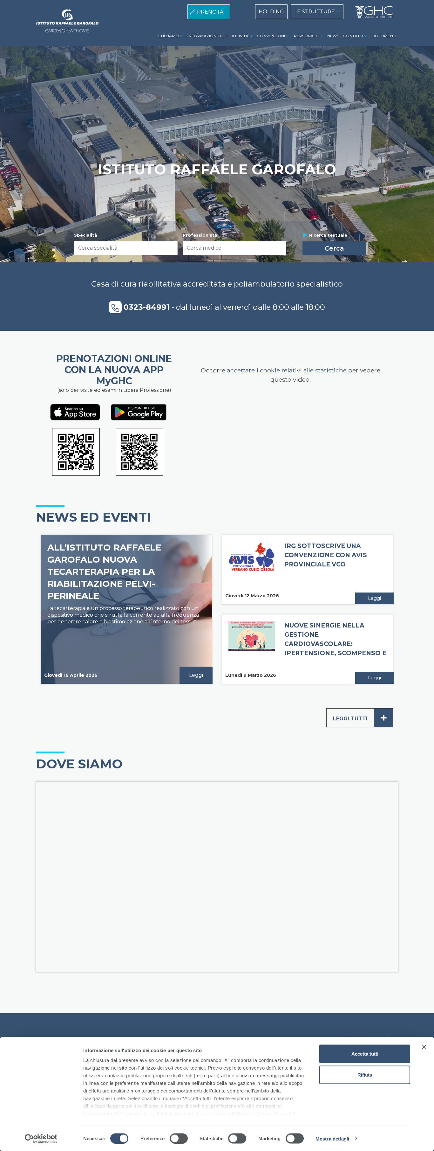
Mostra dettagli (332, 1138)
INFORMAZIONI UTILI (207, 35)
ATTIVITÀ (240, 35)
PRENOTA (210, 12)
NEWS (333, 35)
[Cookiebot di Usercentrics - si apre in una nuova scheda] (41, 1138)
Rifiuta (364, 1074)
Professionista (200, 235)
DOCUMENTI (384, 35)
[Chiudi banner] (424, 1047)
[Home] (371, 12)
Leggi (196, 675)
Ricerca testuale (328, 235)
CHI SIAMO (168, 35)
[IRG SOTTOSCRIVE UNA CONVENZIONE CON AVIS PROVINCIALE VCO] (251, 556)
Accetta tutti (364, 1054)
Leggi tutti (360, 717)
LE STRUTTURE (314, 12)
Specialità (85, 235)
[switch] (179, 1138)
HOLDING (271, 12)
